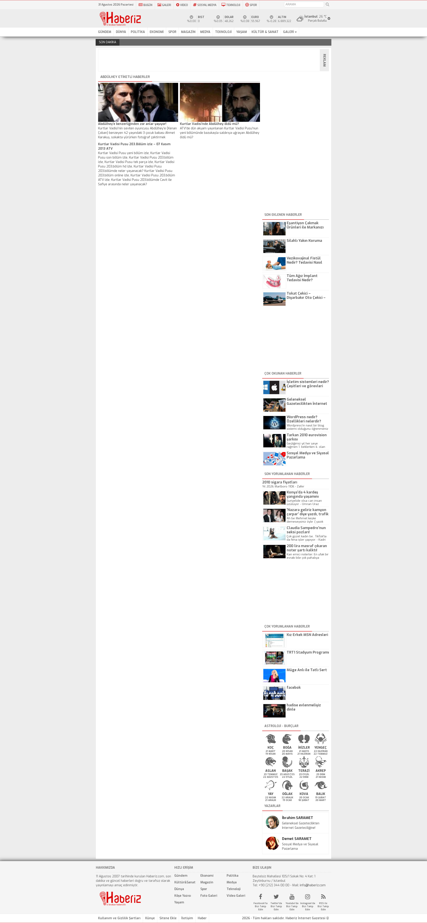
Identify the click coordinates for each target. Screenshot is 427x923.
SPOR (253, 5)
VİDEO (184, 5)
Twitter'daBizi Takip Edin (276, 906)
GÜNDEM (104, 32)
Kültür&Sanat (184, 882)
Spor (203, 889)
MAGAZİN (188, 32)
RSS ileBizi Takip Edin (323, 906)
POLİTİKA (138, 32)
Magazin (206, 882)
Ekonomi (207, 876)
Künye (150, 918)
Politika (232, 876)
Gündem (180, 876)
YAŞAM (241, 32)
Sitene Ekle (168, 918)
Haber (202, 918)
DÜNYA (121, 32)
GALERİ (166, 5)
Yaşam (179, 902)
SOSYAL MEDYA (206, 5)
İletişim (187, 918)
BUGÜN (147, 5)
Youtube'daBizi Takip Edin (292, 906)
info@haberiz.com (313, 885)
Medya (232, 882)
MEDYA (205, 32)
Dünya (179, 889)
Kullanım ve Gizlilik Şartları (119, 918)
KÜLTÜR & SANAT (265, 32)
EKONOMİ (157, 32)
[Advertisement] (215, 60)
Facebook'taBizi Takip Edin (261, 906)
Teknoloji (234, 889)
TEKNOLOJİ (233, 5)
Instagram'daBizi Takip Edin (307, 906)
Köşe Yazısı (182, 896)
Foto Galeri (208, 896)
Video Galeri (236, 896)
